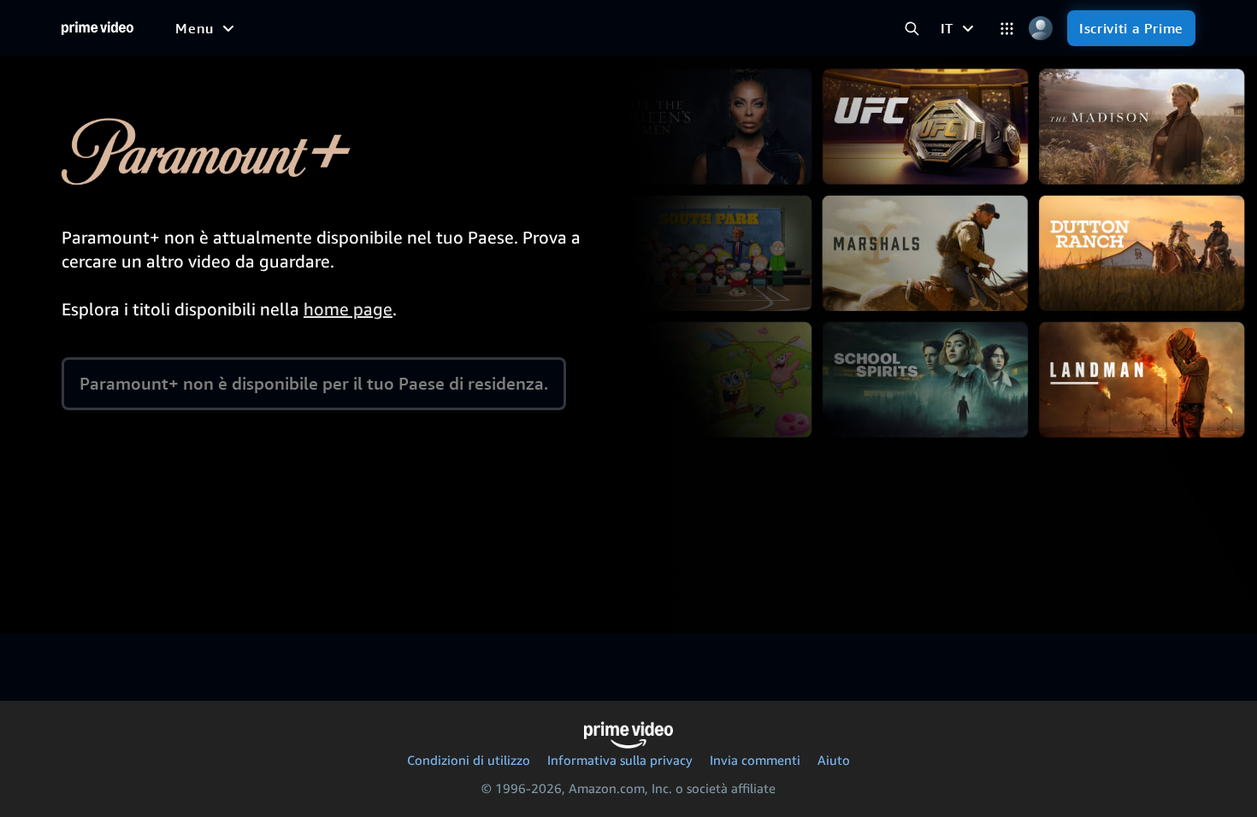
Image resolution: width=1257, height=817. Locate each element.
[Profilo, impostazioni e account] (1040, 28)
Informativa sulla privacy (620, 759)
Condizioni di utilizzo (468, 759)
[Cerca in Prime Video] (912, 28)
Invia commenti (755, 759)
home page (348, 309)
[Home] (97, 28)
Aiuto (833, 759)
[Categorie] (1007, 28)
